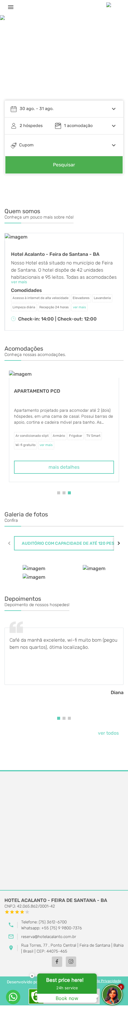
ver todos (108, 733)
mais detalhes (64, 467)
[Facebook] (57, 961)
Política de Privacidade (101, 981)
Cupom (26, 145)
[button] (58, 492)
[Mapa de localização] (64, 831)
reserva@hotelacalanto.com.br (48, 936)
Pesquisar (64, 165)
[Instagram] (71, 961)
